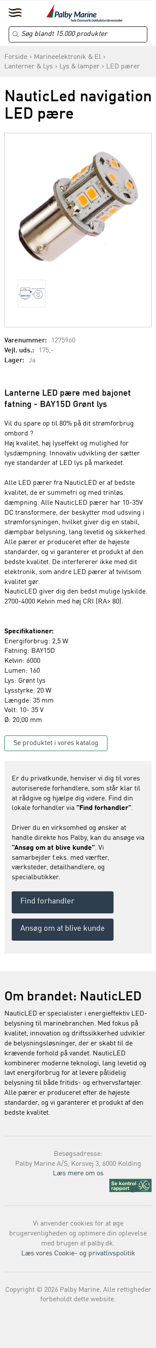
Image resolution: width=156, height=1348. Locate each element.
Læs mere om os (78, 1173)
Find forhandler (47, 901)
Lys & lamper (79, 66)
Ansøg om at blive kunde (62, 928)
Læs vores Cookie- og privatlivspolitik (78, 1253)
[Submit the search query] (15, 34)
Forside (15, 57)
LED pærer (123, 66)
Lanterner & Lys (28, 66)
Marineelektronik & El (67, 57)
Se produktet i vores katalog (55, 743)
